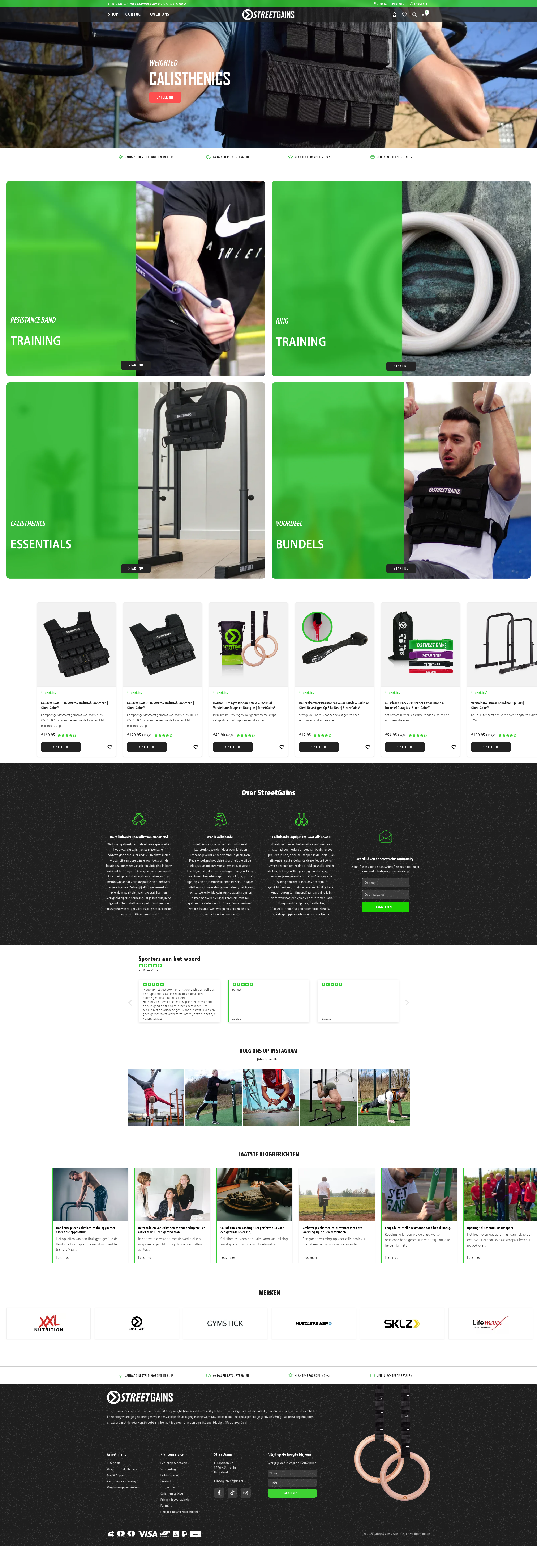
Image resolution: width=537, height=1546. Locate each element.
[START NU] (135, 278)
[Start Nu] (401, 480)
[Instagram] (246, 1493)
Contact (165, 1481)
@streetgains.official (268, 1059)
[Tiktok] (232, 1493)
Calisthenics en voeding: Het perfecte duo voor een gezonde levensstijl (252, 1230)
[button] (131, 1003)
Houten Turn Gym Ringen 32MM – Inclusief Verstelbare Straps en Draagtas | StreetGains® (244, 705)
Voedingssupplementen (123, 1487)
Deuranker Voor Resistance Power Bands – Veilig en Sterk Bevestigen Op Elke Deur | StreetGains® (334, 705)
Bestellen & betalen (173, 1463)
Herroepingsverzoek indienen (180, 1512)
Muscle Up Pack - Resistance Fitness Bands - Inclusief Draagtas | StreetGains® (414, 705)
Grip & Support (117, 1475)
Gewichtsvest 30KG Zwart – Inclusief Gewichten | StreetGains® (74, 705)
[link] (109, 747)
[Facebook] (219, 1493)
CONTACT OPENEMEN (391, 3)
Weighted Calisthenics (122, 1469)
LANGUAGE (421, 4)
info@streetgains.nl (229, 1481)
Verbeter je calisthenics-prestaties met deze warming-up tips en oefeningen (332, 1230)
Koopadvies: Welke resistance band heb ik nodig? (418, 1228)
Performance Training (121, 1481)
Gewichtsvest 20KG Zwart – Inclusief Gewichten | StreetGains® (160, 705)
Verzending (168, 1469)
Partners (166, 1506)
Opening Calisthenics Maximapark (490, 1228)
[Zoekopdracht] (414, 14)
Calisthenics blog (171, 1493)
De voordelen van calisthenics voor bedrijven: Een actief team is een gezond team (172, 1230)
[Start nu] (135, 480)
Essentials (113, 1463)
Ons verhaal (168, 1487)
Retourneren (169, 1475)
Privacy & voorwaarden (175, 1499)
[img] (271, 965)
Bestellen (60, 747)
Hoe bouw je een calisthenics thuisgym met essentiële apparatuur (85, 1230)
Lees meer (63, 1258)
